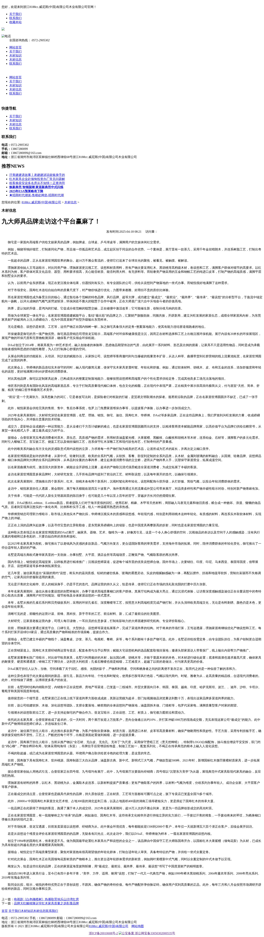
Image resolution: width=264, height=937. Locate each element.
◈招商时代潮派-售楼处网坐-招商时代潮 (36, 195)
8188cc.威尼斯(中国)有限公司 (41, 202)
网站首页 (15, 47)
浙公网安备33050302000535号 (154, 933)
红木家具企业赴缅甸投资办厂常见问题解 (37, 179)
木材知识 (15, 55)
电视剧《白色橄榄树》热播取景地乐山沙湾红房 (46, 899)
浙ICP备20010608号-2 (103, 933)
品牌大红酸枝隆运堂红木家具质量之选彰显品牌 (46, 903)
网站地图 (137, 926)
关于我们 (15, 14)
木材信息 (15, 59)
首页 (5, 910)
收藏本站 (15, 22)
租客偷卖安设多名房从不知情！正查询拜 (37, 183)
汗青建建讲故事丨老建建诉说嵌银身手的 (37, 175)
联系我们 (15, 18)
